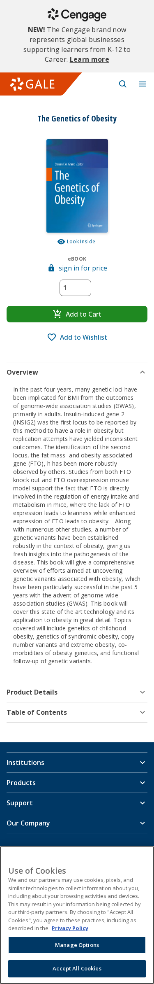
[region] (77, 915)
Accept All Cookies (77, 968)
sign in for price (83, 268)
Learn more (89, 59)
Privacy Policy (70, 928)
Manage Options (77, 945)
